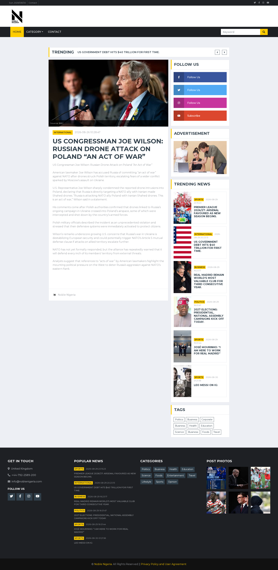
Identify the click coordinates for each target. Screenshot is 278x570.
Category (33, 31)
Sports (159, 481)
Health (193, 425)
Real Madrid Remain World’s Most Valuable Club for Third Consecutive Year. (209, 281)
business (200, 267)
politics (199, 302)
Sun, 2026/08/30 (17, 3)
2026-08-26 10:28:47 (87, 132)
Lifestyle (146, 481)
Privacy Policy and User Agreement (163, 564)
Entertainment (175, 475)
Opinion (172, 481)
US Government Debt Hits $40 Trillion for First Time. (118, 52)
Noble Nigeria (103, 564)
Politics (179, 419)
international (62, 132)
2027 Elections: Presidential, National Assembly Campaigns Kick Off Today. (209, 315)
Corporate (207, 419)
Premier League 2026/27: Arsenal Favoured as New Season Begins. (207, 212)
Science (179, 432)
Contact (33, 3)
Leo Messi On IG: (206, 385)
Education (206, 425)
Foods (205, 432)
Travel (216, 432)
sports (199, 199)
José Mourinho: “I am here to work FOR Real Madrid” (207, 350)
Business (192, 419)
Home (17, 31)
